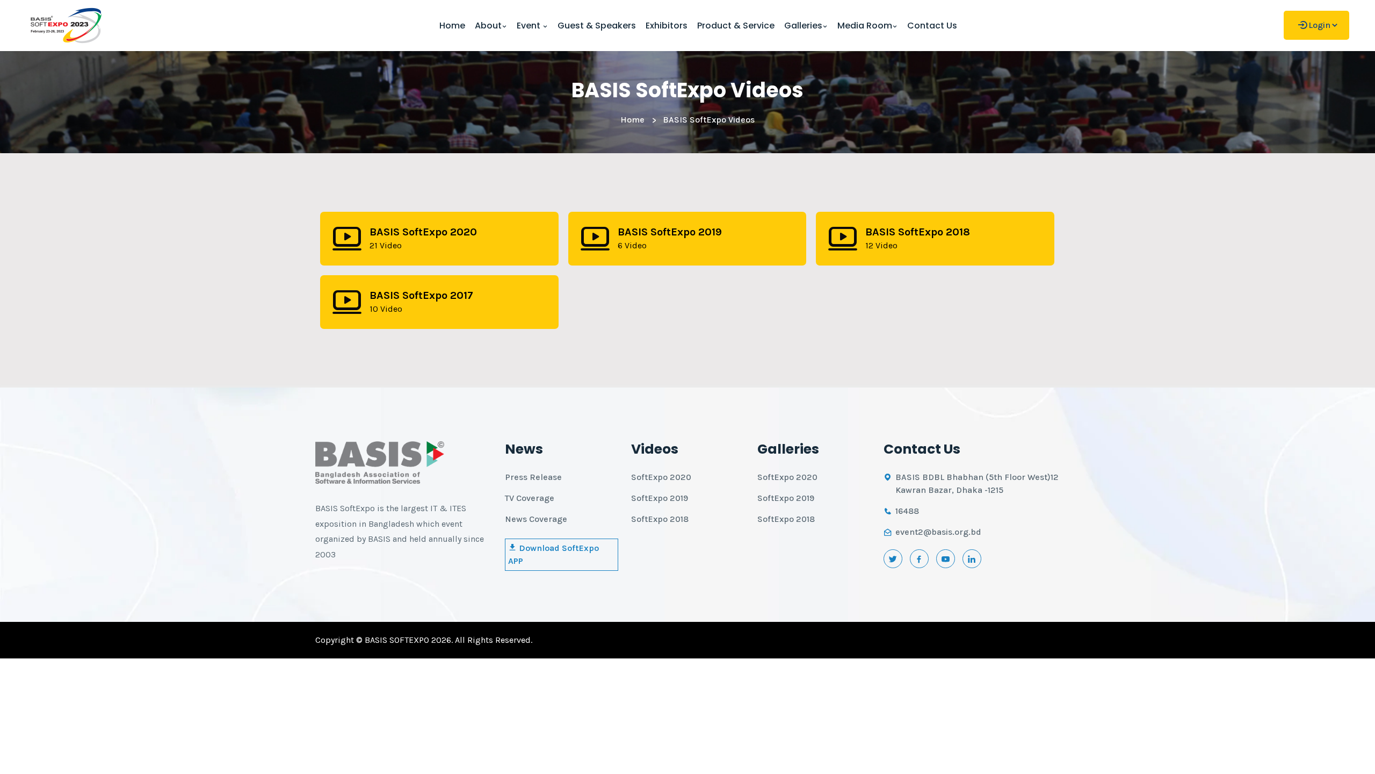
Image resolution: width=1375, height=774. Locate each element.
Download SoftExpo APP (553, 554)
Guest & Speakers (597, 25)
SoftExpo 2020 (661, 477)
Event (529, 25)
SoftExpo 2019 (659, 498)
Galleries (803, 25)
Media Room (864, 25)
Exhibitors (667, 25)
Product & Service (736, 25)
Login (1319, 25)
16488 (907, 511)
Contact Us (932, 25)
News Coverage (536, 519)
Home (452, 25)
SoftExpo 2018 (660, 519)
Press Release (533, 477)
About (488, 25)
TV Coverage (529, 498)
